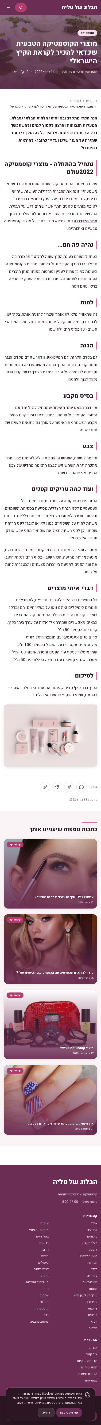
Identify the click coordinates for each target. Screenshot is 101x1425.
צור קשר (91, 1354)
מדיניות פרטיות (87, 1360)
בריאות (44, 1243)
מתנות (93, 1288)
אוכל (94, 1223)
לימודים (92, 1275)
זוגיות (45, 1256)
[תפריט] (8, 7)
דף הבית (91, 101)
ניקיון (45, 1288)
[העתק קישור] (45, 787)
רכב (46, 1315)
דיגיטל (93, 1249)
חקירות (92, 1262)
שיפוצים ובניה (39, 1321)
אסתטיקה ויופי (39, 1229)
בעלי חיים (42, 1236)
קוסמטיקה (87, 33)
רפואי (93, 1321)
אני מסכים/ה (69, 1412)
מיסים (45, 1275)
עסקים (44, 1295)
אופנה (44, 1223)
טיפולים (43, 1262)
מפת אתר (90, 1380)
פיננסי (44, 1301)
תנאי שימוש (89, 1367)
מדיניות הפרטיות (34, 1403)
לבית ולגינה (41, 1269)
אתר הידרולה (85, 221)
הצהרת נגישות (87, 1373)
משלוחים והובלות (37, 1282)
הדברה (44, 1249)
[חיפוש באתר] (21, 7)
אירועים (92, 1229)
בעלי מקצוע (89, 1243)
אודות (93, 1347)
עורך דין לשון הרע (85, 1295)
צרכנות (92, 1308)
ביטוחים (92, 1236)
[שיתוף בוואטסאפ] (81, 787)
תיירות (93, 1328)
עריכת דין (91, 1301)
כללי (94, 1269)
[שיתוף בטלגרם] (57, 787)
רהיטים (92, 1315)
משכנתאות (89, 1282)
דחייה (46, 1412)
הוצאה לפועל (88, 1256)
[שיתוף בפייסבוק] (69, 787)
